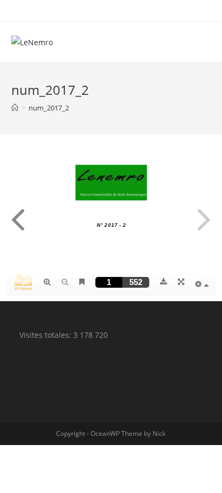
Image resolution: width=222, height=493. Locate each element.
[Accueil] (14, 108)
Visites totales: (46, 335)
